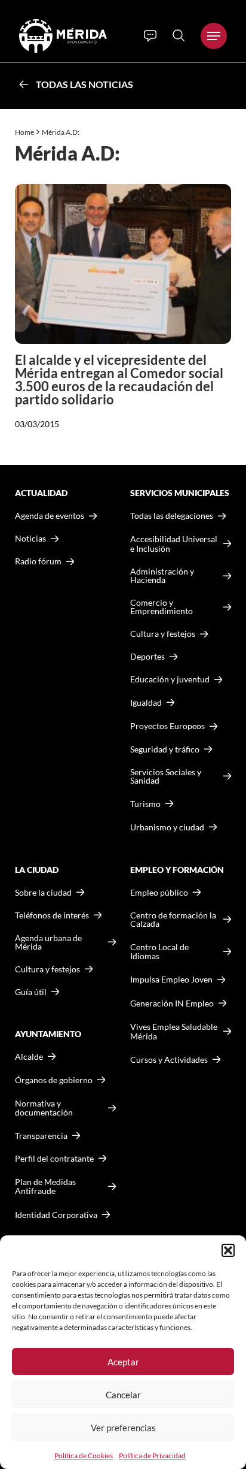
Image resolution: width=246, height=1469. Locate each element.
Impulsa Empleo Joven (171, 979)
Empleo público (159, 892)
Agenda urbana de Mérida (48, 942)
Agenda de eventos (49, 516)
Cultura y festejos (47, 969)
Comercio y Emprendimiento (161, 607)
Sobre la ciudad (43, 892)
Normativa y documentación (44, 1108)
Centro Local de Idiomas (159, 951)
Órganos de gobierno (54, 1079)
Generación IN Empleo (172, 1003)
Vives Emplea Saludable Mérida (173, 1031)
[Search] (178, 35)
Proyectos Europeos (167, 725)
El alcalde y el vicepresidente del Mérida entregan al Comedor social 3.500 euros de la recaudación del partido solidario (119, 379)
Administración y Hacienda (162, 575)
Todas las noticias (84, 84)
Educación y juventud (170, 679)
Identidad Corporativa (56, 1214)
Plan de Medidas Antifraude (45, 1186)
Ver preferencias (123, 1427)
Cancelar (123, 1394)
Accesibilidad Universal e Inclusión (173, 543)
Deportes (147, 656)
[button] (228, 1250)
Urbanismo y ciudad (167, 827)
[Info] (150, 36)
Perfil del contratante (54, 1158)
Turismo (145, 803)
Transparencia (41, 1136)
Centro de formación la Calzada (173, 919)
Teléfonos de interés (52, 915)
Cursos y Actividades (169, 1059)
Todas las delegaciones (171, 516)
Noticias (30, 538)
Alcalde (29, 1057)
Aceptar (123, 1361)
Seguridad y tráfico (164, 749)
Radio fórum (38, 561)
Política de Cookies (83, 1455)
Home (24, 132)
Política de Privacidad (152, 1455)
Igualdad (146, 702)
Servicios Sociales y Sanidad (165, 776)
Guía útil (31, 992)
